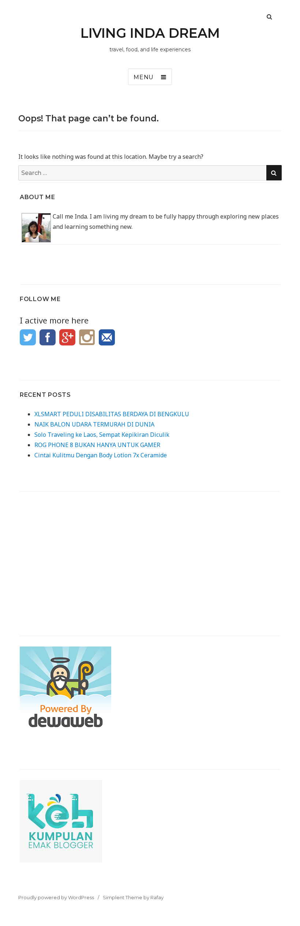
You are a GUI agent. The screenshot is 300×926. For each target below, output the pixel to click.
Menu (144, 77)
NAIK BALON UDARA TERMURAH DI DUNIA (94, 424)
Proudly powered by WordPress (56, 897)
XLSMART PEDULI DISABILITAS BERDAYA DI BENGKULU (111, 414)
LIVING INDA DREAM (150, 33)
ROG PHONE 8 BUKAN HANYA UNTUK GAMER (97, 445)
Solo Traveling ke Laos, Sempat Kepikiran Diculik (101, 435)
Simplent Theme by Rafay (133, 897)
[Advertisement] (150, 553)
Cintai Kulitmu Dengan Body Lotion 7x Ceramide (100, 455)
